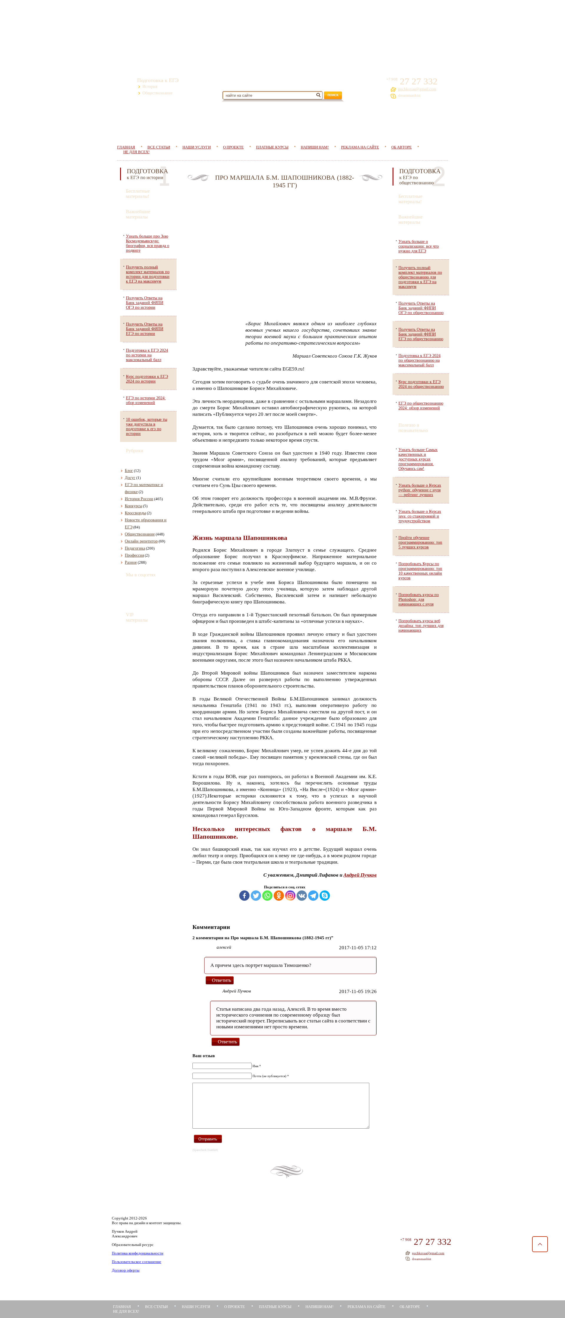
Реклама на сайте (360, 147)
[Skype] (325, 895)
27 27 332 (418, 81)
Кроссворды (135, 513)
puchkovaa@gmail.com (417, 89)
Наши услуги (196, 147)
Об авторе (401, 147)
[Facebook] (244, 895)
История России (139, 499)
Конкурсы (133, 506)
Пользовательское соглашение (136, 1261)
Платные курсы (272, 147)
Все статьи (156, 1306)
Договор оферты (125, 1270)
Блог (129, 470)
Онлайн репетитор (141, 541)
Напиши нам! (315, 147)
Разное (131, 562)
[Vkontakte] (302, 895)
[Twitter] (256, 895)
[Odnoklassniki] (279, 895)
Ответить (221, 980)
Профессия (134, 555)
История (149, 86)
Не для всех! (136, 152)
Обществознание (157, 93)
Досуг (130, 478)
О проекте (233, 147)
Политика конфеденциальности (137, 1253)
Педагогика (135, 548)
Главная (122, 1306)
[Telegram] (313, 895)
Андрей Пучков (360, 875)
